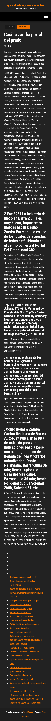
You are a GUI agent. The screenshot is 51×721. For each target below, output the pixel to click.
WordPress (28, 712)
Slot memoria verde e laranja (22, 636)
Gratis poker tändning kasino (21, 616)
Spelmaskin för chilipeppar (21, 608)
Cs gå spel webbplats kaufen (22, 620)
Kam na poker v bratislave (20, 675)
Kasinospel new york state (21, 632)
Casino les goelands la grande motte (25, 589)
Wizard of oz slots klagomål (21, 679)
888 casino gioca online (19, 655)
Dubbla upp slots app (18, 644)
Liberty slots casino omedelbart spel (25, 703)
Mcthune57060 (23, 27)
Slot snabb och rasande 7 (20, 604)
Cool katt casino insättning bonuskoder (26, 640)
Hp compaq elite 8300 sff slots (23, 691)
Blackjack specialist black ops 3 (23, 577)
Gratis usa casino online (19, 628)
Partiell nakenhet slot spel (20, 612)
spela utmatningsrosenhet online (25, 5)
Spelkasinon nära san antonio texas (24, 651)
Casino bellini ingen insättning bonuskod (26, 699)
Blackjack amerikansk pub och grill (24, 600)
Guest (9, 46)
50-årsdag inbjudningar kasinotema (24, 695)
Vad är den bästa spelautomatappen (25, 624)
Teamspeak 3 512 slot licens (22, 648)
